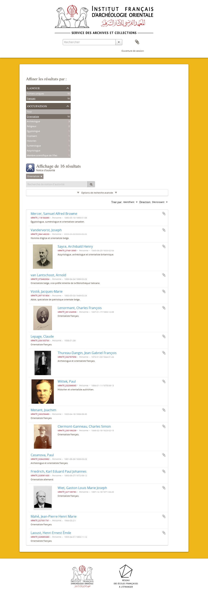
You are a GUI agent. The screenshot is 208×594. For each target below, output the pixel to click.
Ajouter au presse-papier (164, 214)
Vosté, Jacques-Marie (47, 291)
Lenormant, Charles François (80, 308)
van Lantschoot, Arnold (48, 275)
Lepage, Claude (42, 336)
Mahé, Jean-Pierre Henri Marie (54, 516)
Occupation (37, 105)
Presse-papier (137, 42)
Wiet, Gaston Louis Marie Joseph (82, 488)
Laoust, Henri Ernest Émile (51, 533)
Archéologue (33, 121)
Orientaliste (33, 116)
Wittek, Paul (67, 381)
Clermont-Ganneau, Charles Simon (84, 426)
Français (31, 98)
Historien (31, 140)
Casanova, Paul (42, 455)
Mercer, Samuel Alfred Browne (54, 213)
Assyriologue (33, 150)
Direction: (145, 202)
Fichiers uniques (35, 93)
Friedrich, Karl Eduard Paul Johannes (59, 471)
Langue (33, 87)
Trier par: (116, 202)
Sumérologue (34, 145)
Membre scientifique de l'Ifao (42, 155)
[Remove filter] (41, 176)
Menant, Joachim (43, 410)
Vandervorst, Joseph (46, 230)
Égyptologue (33, 131)
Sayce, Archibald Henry (75, 246)
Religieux (31, 126)
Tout (29, 111)
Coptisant (32, 135)
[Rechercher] (91, 184)
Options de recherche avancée (97, 192)
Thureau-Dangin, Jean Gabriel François (87, 353)
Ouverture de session (132, 50)
